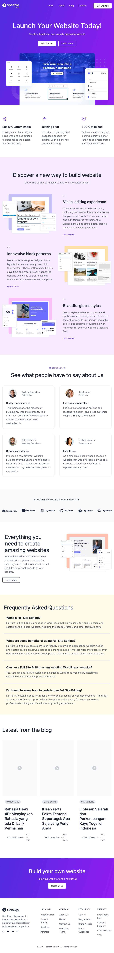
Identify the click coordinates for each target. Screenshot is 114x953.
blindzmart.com (52, 947)
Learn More (68, 234)
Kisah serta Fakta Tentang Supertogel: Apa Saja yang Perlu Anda (56, 818)
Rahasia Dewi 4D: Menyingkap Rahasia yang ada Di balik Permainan (19, 818)
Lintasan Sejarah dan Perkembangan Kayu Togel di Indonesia (94, 818)
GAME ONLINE (12, 802)
